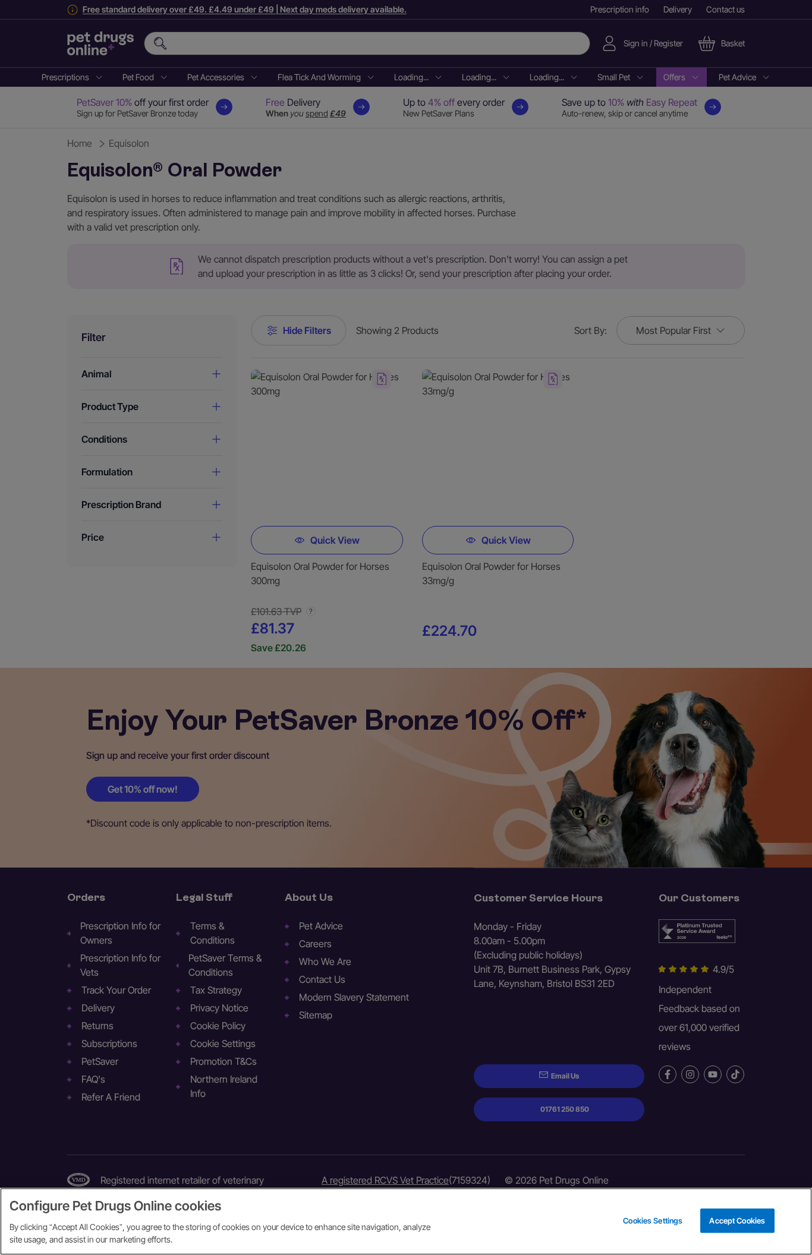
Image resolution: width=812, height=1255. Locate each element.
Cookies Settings (652, 1220)
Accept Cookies (737, 1220)
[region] (406, 1221)
